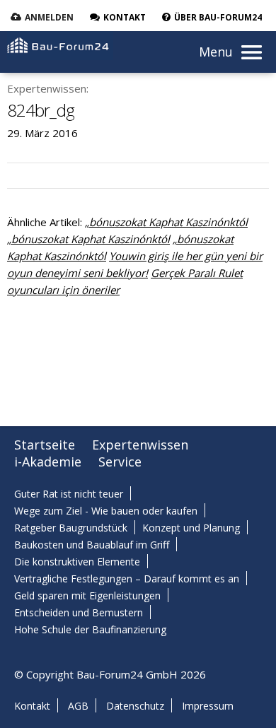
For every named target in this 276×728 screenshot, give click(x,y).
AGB (78, 705)
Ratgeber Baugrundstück (70, 527)
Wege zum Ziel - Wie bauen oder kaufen (105, 510)
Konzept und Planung (191, 527)
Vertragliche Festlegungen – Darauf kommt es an (126, 578)
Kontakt (32, 705)
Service (120, 461)
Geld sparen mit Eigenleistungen (87, 595)
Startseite (44, 444)
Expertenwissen (140, 444)
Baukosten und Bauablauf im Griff (91, 544)
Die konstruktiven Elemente (77, 561)
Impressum (208, 705)
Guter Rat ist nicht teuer (68, 493)
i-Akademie (47, 461)
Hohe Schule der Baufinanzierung (90, 629)
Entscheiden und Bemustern (78, 612)
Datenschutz (135, 705)
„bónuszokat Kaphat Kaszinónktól (166, 222)
